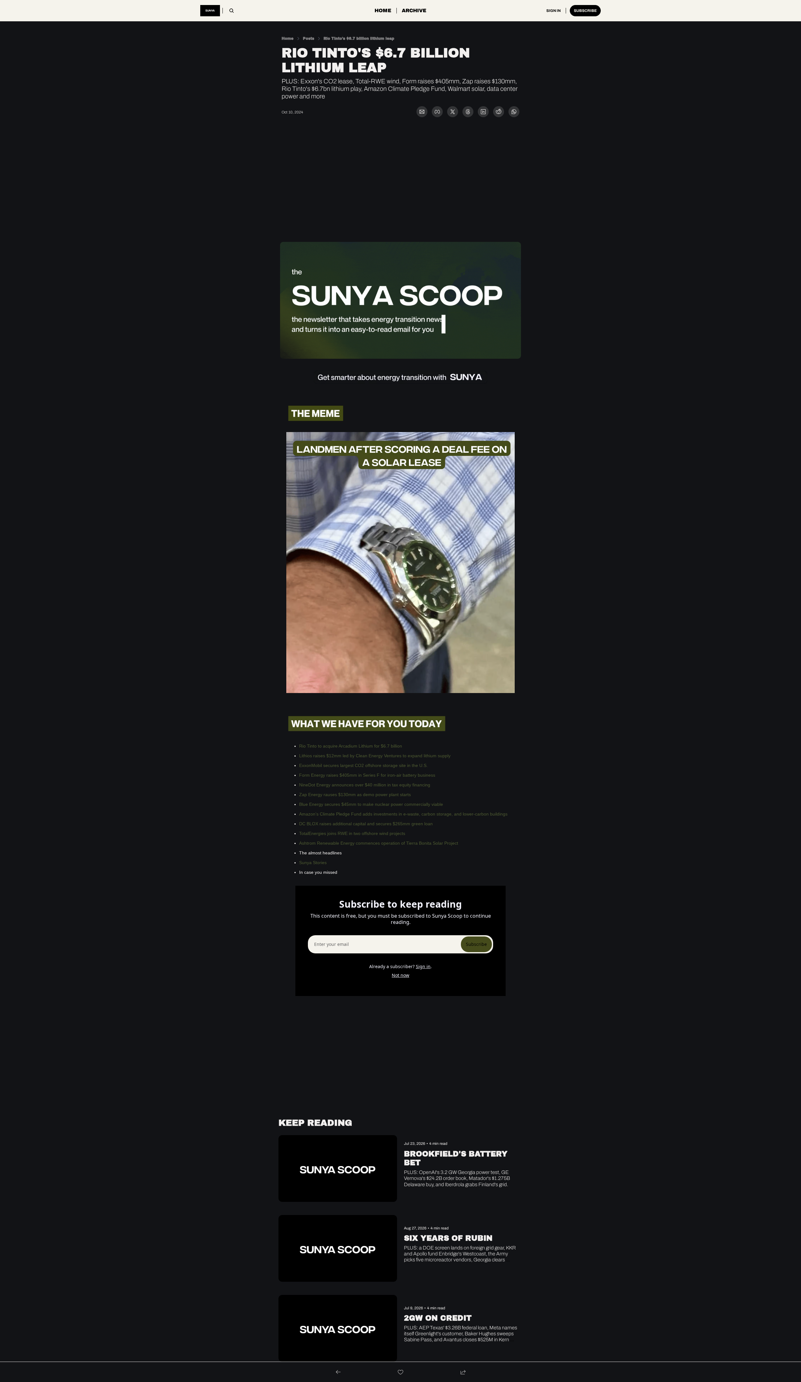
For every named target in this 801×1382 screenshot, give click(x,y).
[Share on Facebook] (437, 111)
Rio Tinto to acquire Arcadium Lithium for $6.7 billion (350, 745)
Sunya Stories (313, 862)
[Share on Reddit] (498, 111)
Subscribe (476, 944)
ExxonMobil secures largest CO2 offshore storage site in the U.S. (363, 765)
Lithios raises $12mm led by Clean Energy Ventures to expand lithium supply (375, 755)
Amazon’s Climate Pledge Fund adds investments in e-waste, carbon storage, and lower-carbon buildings (403, 813)
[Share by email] (421, 111)
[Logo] (210, 10)
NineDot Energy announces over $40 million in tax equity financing (364, 784)
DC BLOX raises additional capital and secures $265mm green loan (366, 823)
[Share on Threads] (467, 111)
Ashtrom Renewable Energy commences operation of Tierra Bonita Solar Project (378, 843)
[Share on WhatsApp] (513, 111)
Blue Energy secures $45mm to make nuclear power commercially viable (371, 804)
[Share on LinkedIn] (483, 111)
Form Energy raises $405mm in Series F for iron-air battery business (367, 775)
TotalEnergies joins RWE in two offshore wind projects (352, 833)
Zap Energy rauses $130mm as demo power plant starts (355, 794)
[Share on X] (452, 111)
